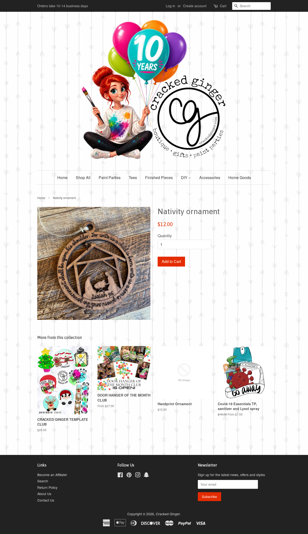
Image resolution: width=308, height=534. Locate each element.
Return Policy (47, 487)
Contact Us (45, 500)
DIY (184, 177)
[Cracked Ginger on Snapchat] (146, 475)
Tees (133, 177)
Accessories (209, 177)
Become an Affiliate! (52, 474)
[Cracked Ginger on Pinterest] (129, 475)
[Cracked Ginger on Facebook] (120, 475)
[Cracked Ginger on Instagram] (137, 475)
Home (62, 177)
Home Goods (239, 177)
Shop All (83, 177)
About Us (44, 493)
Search (42, 480)
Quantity (165, 235)
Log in (170, 5)
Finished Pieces (159, 177)
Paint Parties (110, 177)
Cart (223, 5)
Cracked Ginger (168, 513)
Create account (194, 5)
